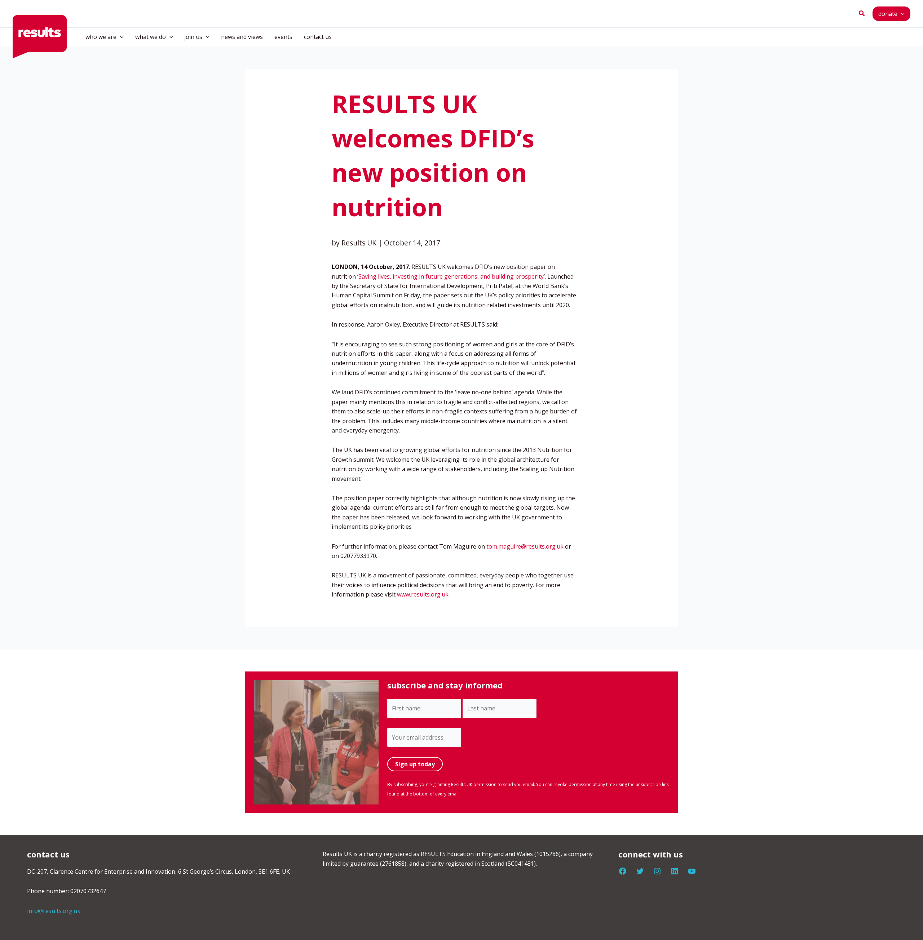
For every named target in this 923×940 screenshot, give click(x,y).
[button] (862, 13)
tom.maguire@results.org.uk (525, 546)
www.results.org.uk (423, 594)
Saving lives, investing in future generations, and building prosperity (451, 276)
